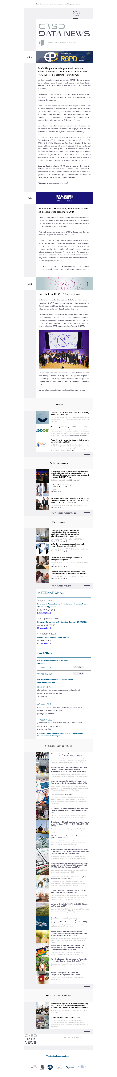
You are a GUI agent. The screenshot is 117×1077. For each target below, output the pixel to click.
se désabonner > (72, 1038)
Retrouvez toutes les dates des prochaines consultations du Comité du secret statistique (61, 734)
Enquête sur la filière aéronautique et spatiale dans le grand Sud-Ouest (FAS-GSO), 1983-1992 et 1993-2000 (70, 824)
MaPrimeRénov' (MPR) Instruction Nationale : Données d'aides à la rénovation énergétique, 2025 (69, 933)
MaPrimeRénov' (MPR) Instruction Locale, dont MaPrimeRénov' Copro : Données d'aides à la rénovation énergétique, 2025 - (67, 947)
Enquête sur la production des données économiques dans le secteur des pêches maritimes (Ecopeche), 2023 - (69, 920)
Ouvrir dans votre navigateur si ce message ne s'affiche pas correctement (58, 4)
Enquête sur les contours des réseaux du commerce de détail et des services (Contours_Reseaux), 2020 (69, 810)
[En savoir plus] (75, 480)
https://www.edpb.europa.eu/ (78, 114)
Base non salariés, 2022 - (62, 795)
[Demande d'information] (67, 451)
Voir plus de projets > (62, 586)
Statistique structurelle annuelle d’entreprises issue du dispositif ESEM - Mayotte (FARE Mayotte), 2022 (69, 865)
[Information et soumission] (78, 436)
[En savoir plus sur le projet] (59, 541)
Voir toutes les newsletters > (58, 1056)
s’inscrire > (78, 667)
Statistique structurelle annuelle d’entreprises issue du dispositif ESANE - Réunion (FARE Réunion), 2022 (70, 851)
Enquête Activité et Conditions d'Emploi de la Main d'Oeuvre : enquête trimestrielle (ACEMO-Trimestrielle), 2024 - (69, 769)
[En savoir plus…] (44, 613)
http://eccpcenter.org (51, 111)
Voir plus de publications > (64, 513)
